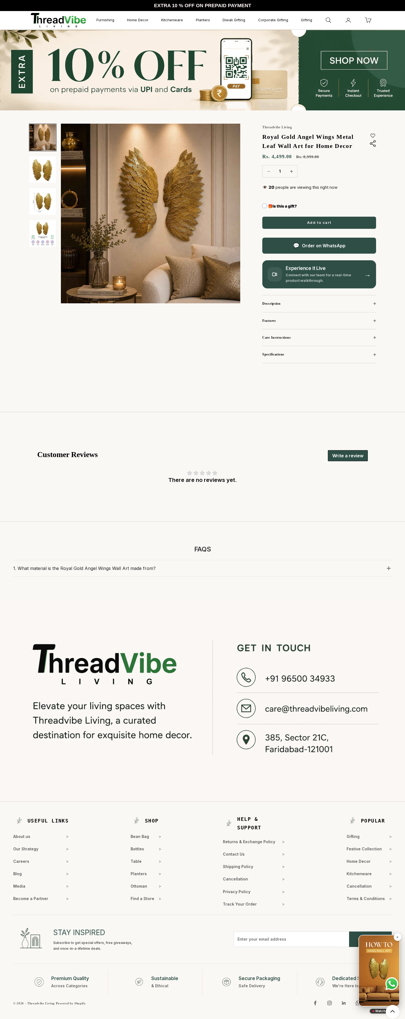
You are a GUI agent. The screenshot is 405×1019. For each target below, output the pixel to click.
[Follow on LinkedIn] (344, 1003)
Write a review (347, 455)
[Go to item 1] (42, 137)
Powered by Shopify (71, 1003)
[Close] (397, 937)
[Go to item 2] (42, 169)
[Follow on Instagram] (329, 1003)
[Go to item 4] (42, 233)
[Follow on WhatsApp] (358, 1003)
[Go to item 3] (42, 201)
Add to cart (319, 222)
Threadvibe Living (277, 127)
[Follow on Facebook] (315, 1003)
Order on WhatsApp (323, 245)
